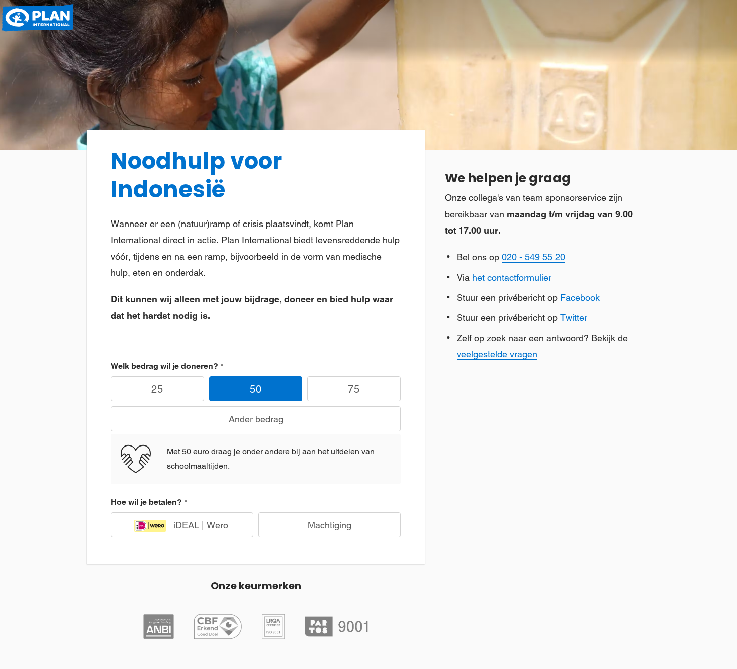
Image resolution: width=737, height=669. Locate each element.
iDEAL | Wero (200, 525)
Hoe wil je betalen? (146, 502)
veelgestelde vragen (497, 354)
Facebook (580, 297)
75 (354, 389)
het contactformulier (511, 277)
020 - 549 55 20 (533, 257)
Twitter (573, 317)
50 (256, 389)
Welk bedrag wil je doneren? (164, 366)
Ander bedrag (256, 419)
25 (157, 389)
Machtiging (329, 525)
